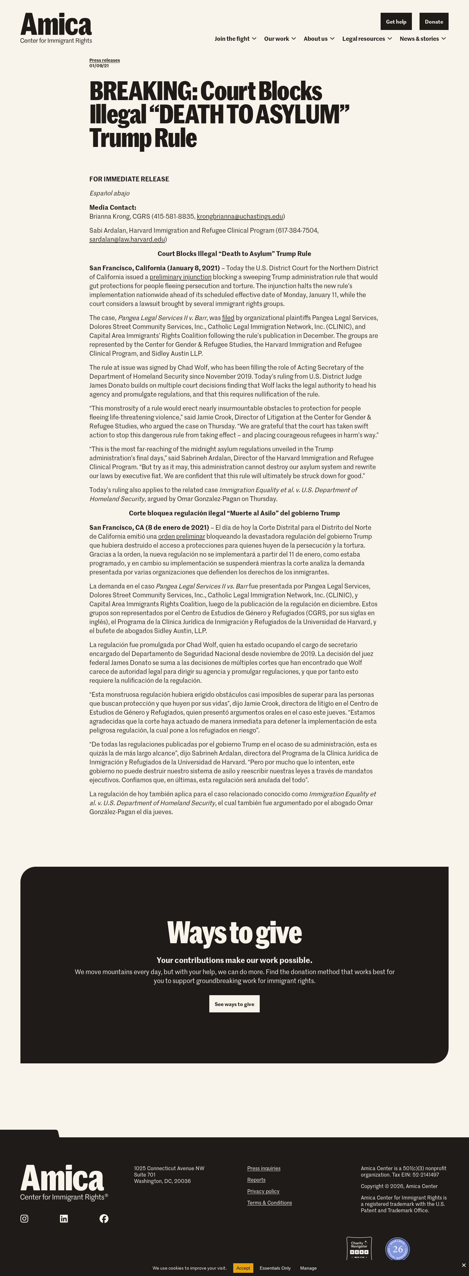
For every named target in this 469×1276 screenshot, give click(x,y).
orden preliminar (181, 536)
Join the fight (232, 38)
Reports (256, 1179)
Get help (396, 21)
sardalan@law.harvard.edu (127, 239)
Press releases (104, 60)
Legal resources (363, 38)
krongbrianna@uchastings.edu (240, 216)
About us (316, 38)
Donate (434, 21)
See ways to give (234, 1003)
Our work (276, 38)
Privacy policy (263, 1190)
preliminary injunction (181, 277)
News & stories (419, 38)
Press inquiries (263, 1167)
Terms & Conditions (269, 1202)
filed (228, 317)
